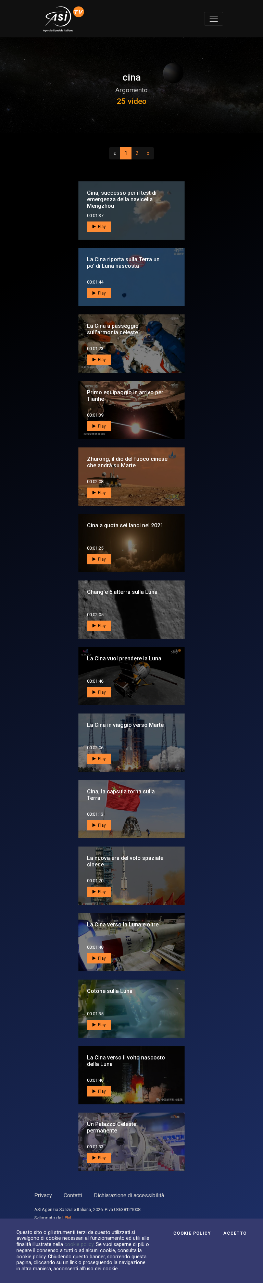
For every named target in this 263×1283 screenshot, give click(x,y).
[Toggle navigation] (213, 19)
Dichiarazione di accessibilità (129, 1195)
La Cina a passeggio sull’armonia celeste (113, 329)
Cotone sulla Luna (110, 991)
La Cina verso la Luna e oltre (123, 924)
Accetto (235, 1233)
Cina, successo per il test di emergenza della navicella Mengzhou (121, 199)
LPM (66, 1217)
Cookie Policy (192, 1233)
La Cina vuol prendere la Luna (124, 658)
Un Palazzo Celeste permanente (111, 1127)
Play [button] (101, 226)
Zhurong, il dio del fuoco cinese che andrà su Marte (127, 462)
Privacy (43, 1195)
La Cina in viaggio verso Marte (125, 725)
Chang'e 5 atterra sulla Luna (122, 592)
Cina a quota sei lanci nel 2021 (125, 525)
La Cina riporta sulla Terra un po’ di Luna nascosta (123, 262)
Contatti (73, 1195)
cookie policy (78, 1244)
